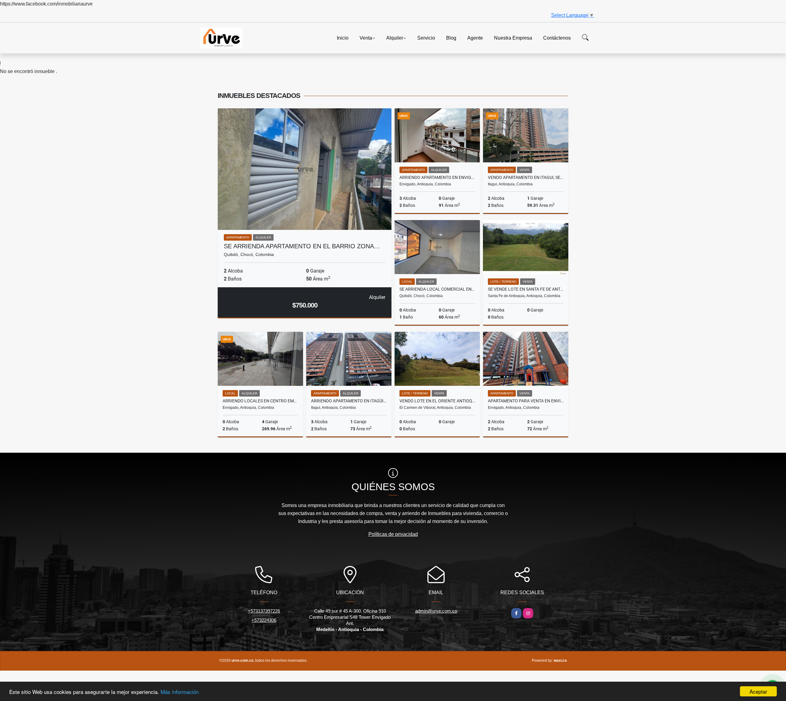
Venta (366, 37)
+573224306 (263, 620)
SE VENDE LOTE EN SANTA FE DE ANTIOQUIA (525, 289)
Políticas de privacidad (393, 534)
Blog (451, 37)
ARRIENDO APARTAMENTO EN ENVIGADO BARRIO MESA (437, 177)
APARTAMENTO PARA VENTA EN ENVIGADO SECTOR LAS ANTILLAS (525, 400)
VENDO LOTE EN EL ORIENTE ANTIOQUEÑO (437, 400)
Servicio (426, 37)
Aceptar (758, 691)
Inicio (342, 37)
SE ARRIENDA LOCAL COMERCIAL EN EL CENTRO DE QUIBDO (437, 289)
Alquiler (394, 37)
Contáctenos (557, 37)
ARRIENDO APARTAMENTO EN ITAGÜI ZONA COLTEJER (349, 400)
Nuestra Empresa (513, 37)
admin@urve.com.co (436, 611)
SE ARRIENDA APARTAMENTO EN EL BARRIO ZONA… (302, 246)
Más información (180, 691)
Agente (475, 37)
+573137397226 (264, 611)
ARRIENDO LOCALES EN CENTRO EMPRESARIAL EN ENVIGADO (260, 400)
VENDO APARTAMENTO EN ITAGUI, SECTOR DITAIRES (525, 177)
